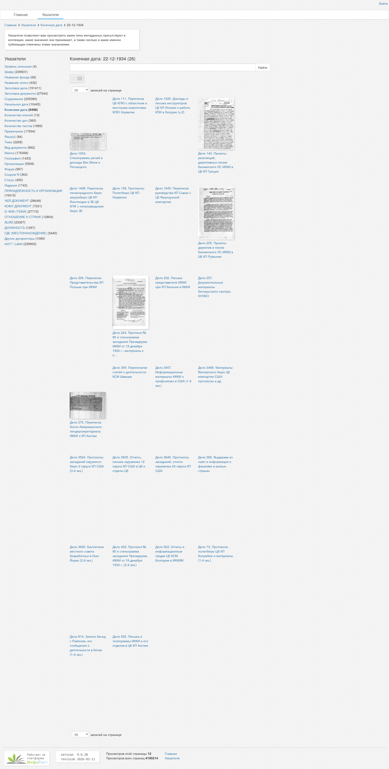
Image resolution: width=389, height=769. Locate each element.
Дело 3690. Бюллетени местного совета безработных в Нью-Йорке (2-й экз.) (87, 553)
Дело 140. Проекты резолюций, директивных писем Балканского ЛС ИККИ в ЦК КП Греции (215, 162)
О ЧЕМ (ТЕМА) (16, 211)
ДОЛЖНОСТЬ (15, 227)
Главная (21, 14)
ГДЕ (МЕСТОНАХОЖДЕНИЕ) (26, 233)
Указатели (50, 14)
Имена (9, 152)
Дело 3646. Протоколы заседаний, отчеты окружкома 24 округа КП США (173, 464)
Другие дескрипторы (20, 238)
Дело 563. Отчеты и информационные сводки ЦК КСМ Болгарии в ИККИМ (169, 553)
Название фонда (17, 77)
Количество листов (18, 125)
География (13, 158)
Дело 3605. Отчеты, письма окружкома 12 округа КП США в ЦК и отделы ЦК (129, 464)
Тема (8, 142)
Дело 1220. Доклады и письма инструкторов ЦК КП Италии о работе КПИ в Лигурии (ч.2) (172, 105)
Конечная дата (51, 25)
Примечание (14, 131)
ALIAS (9, 222)
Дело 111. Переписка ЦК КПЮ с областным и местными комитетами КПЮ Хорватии (130, 105)
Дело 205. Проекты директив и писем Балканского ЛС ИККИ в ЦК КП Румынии (215, 250)
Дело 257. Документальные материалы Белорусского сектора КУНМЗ (214, 286)
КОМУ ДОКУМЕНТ (18, 206)
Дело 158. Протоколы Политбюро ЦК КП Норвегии (128, 192)
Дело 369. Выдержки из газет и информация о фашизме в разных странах (215, 464)
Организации (14, 163)
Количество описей (19, 115)
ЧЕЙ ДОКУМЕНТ (17, 200)
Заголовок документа (20, 93)
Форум (9, 169)
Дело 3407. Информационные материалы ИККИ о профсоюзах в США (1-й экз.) (173, 376)
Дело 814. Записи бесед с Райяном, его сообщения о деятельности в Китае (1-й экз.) (88, 645)
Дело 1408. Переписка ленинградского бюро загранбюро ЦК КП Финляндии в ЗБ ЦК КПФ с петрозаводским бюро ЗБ (87, 199)
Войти (383, 3)
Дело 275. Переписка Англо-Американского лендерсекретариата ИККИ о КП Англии (86, 429)
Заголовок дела (16, 88)
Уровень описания (18, 66)
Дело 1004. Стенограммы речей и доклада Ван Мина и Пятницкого (86, 160)
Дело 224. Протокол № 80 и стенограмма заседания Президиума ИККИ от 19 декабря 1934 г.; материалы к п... (130, 343)
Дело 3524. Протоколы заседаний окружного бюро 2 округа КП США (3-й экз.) (87, 464)
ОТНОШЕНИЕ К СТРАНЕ (23, 216)
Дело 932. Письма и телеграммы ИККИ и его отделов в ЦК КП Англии (130, 641)
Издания (11, 185)
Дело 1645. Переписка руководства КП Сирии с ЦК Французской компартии (173, 195)
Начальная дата (16, 104)
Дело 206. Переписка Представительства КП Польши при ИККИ (86, 282)
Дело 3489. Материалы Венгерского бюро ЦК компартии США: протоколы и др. (215, 374)
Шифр (9, 71)
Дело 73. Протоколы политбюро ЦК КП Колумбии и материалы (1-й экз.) (215, 553)
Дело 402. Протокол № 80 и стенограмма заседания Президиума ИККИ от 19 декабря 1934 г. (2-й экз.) (130, 555)
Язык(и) (10, 136)
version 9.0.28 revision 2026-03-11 (78, 757)
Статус (9, 179)
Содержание (14, 98)
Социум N (12, 174)
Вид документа (16, 147)
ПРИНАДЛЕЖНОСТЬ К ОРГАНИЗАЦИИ (33, 190)
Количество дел (16, 120)
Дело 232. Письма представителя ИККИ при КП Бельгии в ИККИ (172, 282)
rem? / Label (14, 243)
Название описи (16, 82)
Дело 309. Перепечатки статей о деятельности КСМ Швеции (130, 372)
